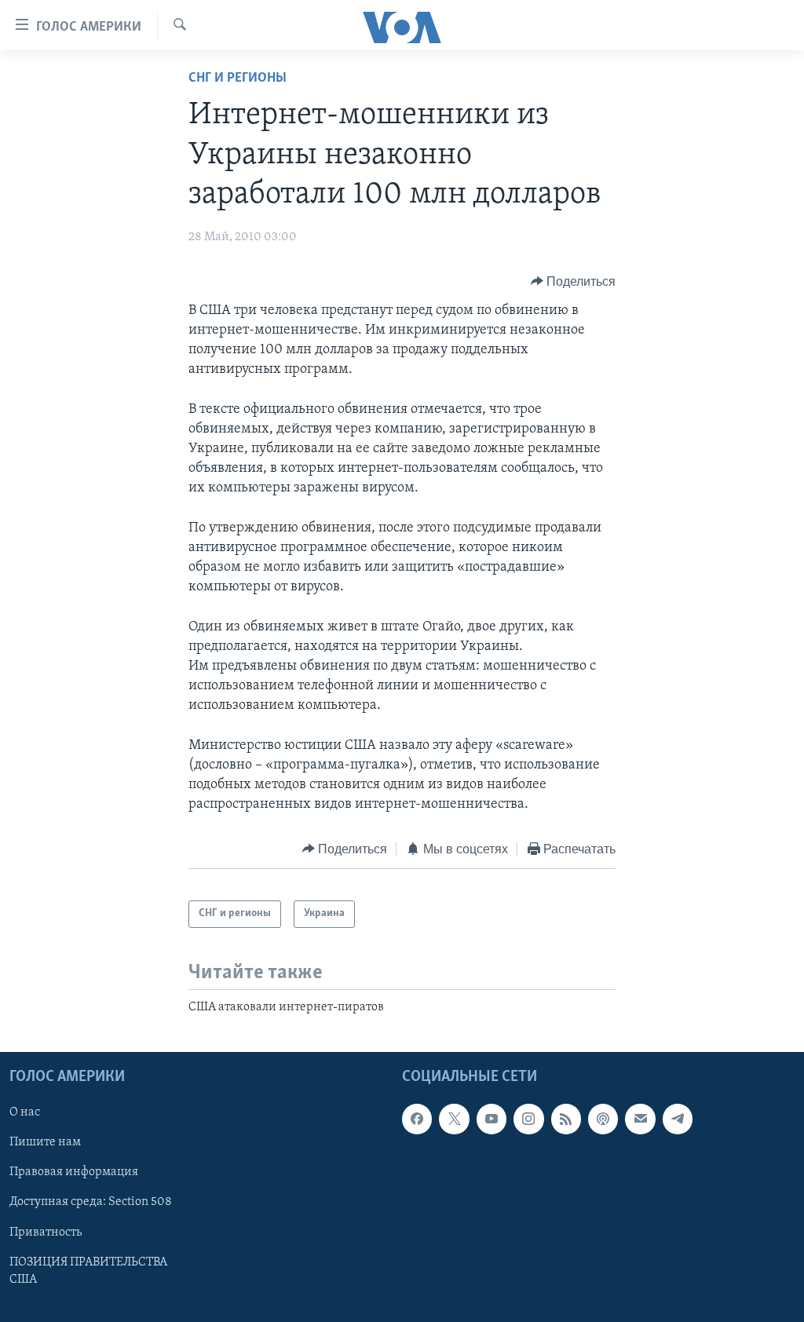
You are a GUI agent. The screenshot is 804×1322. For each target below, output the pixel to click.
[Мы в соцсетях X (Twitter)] (454, 1119)
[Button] (573, 282)
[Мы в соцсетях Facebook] (417, 1119)
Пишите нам (45, 1142)
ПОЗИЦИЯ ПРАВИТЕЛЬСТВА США (88, 1270)
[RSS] (566, 1119)
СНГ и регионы (237, 78)
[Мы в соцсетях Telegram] (678, 1119)
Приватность (45, 1231)
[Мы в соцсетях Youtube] (491, 1119)
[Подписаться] (640, 1119)
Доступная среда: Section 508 (90, 1202)
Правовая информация (73, 1172)
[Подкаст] (603, 1119)
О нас (24, 1112)
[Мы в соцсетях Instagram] (528, 1119)
